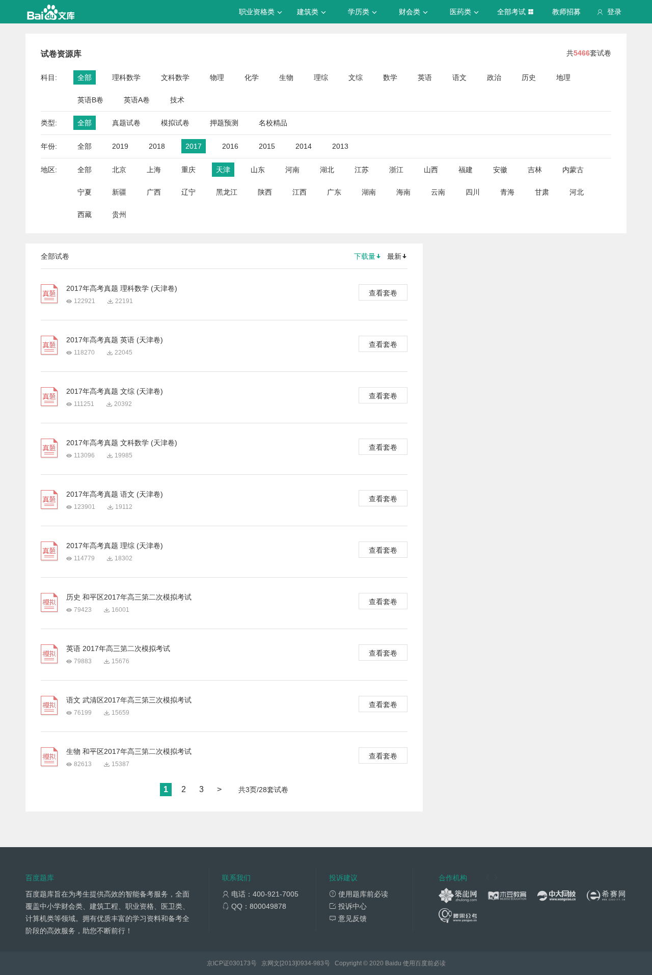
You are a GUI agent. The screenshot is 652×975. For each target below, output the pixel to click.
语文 (459, 77)
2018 (157, 146)
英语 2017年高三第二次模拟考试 (118, 648)
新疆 (119, 192)
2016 (230, 146)
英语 (425, 77)
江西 (299, 192)
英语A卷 (137, 100)
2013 (340, 146)
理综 (321, 77)
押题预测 (224, 123)
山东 (258, 170)
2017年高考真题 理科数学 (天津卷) (121, 288)
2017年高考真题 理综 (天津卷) (114, 545)
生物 (286, 77)
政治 (494, 77)
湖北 (327, 170)
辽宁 (188, 192)
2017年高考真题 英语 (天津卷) (114, 340)
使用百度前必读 (424, 963)
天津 (223, 170)
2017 (193, 146)
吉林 (535, 170)
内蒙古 (573, 170)
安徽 (500, 170)
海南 (403, 192)
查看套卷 (383, 293)
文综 (355, 77)
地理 (563, 77)
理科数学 (126, 77)
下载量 (364, 256)
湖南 (369, 192)
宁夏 (84, 192)
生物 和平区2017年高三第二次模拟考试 (129, 751)
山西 (431, 170)
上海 (154, 170)
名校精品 (273, 123)
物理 (217, 77)
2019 (120, 146)
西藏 (84, 214)
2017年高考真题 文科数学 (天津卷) (121, 443)
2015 (267, 146)
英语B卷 (90, 100)
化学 (251, 77)
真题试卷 (126, 123)
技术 (177, 100)
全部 (84, 77)
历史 (529, 77)
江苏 (362, 170)
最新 (394, 256)
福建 (465, 170)
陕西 (265, 192)
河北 (576, 192)
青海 (507, 192)
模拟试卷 (175, 123)
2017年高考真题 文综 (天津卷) (114, 391)
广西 (154, 192)
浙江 (396, 170)
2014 (303, 146)
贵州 (119, 214)
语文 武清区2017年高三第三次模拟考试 (129, 700)
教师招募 (566, 12)
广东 (334, 192)
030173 (240, 963)
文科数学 (175, 77)
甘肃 (542, 192)
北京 (119, 170)
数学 (390, 77)
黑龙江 (226, 192)
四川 (473, 192)
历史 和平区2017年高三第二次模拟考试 (129, 597)
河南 (292, 170)
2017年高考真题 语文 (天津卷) (114, 494)
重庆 (188, 170)
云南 (438, 192)
